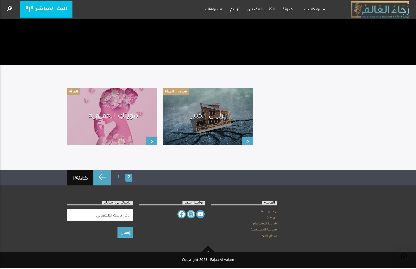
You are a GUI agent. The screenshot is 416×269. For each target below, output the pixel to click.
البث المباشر (50, 9)
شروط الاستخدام (265, 224)
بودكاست (312, 9)
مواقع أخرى (269, 236)
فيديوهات (213, 9)
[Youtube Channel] (200, 214)
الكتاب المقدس (261, 9)
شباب (182, 92)
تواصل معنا (269, 211)
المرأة (73, 92)
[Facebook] (181, 214)
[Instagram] (191, 214)
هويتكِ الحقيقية (113, 116)
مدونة (288, 9)
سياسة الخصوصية (264, 230)
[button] (404, 256)
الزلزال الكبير (209, 116)
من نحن (271, 217)
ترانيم (234, 9)
